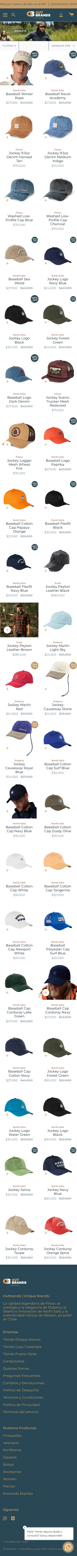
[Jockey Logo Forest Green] (57, 1045)
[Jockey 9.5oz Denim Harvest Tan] (19, 127)
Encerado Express (18, 1493)
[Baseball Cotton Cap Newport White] (19, 919)
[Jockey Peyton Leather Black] (57, 560)
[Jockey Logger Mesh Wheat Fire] (19, 434)
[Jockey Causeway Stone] (57, 679)
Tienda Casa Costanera (22, 1347)
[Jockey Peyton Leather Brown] (19, 620)
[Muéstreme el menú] (6, 15)
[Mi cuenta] (61, 14)
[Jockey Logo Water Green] (19, 1104)
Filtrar (8, 45)
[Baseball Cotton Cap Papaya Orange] (19, 497)
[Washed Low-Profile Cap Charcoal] (57, 190)
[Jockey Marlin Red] (19, 679)
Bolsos (8, 1465)
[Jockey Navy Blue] (57, 1163)
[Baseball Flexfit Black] (57, 497)
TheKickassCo (57, 1549)
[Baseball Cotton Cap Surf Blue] (57, 738)
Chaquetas (12, 1435)
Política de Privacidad (21, 1405)
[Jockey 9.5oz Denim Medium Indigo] (57, 127)
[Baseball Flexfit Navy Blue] (19, 560)
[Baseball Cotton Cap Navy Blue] (19, 801)
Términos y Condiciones (23, 1397)
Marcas (9, 1486)
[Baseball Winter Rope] (19, 68)
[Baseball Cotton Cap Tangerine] (57, 860)
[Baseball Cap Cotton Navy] (19, 1045)
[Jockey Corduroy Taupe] (19, 1223)
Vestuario (11, 1443)
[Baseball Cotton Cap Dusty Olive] (57, 801)
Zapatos (10, 1457)
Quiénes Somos (16, 1368)
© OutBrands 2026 (15, 1541)
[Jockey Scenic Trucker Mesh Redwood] (57, 371)
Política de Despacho (21, 1390)
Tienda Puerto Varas (20, 1354)
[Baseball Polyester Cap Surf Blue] (57, 919)
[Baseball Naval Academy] (57, 68)
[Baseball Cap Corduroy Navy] (57, 982)
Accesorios (12, 1472)
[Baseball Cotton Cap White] (19, 860)
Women (9, 1479)
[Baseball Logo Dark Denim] (19, 371)
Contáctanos (13, 1361)
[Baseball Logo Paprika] (57, 434)
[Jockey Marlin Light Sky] (57, 620)
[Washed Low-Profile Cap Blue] (19, 190)
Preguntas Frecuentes (21, 1376)
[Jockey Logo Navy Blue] (57, 253)
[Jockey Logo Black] (19, 312)
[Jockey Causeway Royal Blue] (19, 738)
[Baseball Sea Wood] (19, 253)
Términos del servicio (20, 1412)
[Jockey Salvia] (19, 1163)
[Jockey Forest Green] (57, 312)
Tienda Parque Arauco (21, 1339)
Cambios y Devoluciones (23, 1383)
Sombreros (12, 1450)
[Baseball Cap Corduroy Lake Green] (19, 982)
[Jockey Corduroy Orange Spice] (57, 1223)
